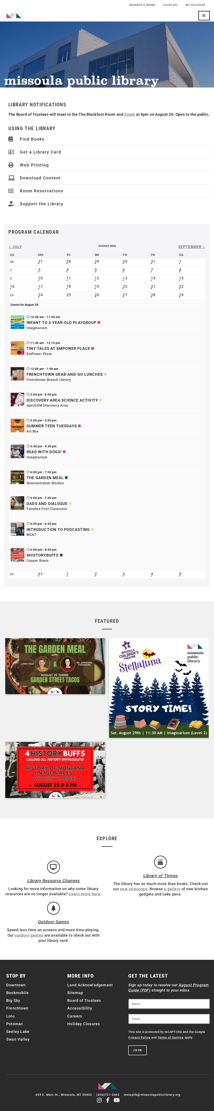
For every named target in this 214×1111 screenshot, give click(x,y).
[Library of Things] (160, 862)
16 (12, 286)
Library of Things (160, 875)
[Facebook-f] (108, 1100)
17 (40, 286)
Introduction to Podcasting (58, 529)
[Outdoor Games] (53, 908)
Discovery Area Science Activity (62, 400)
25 (68, 295)
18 (68, 286)
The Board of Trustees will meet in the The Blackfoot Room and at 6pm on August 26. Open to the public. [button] (109, 114)
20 (125, 286)
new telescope (134, 889)
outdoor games (29, 935)
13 (125, 278)
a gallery (172, 889)
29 (97, 261)
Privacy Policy (139, 1037)
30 (125, 261)
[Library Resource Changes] (53, 867)
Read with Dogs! (44, 452)
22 (181, 286)
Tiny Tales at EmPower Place (58, 348)
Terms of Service (171, 1037)
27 (40, 261)
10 (40, 278)
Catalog (170, 4)
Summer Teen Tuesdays (52, 426)
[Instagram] (99, 1100)
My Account (196, 4)
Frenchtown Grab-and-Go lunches (65, 374)
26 (97, 295)
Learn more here (84, 894)
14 (153, 278)
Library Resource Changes (53, 880)
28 (68, 261)
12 (97, 278)
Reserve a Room (142, 4)
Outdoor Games (53, 921)
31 (153, 261)
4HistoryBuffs (43, 555)
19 (97, 286)
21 (153, 286)
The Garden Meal (45, 478)
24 (40, 295)
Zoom (129, 114)
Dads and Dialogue (47, 503)
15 (181, 278)
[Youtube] (116, 1100)
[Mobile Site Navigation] (204, 15)
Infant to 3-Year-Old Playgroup (61, 322)
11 (68, 278)
